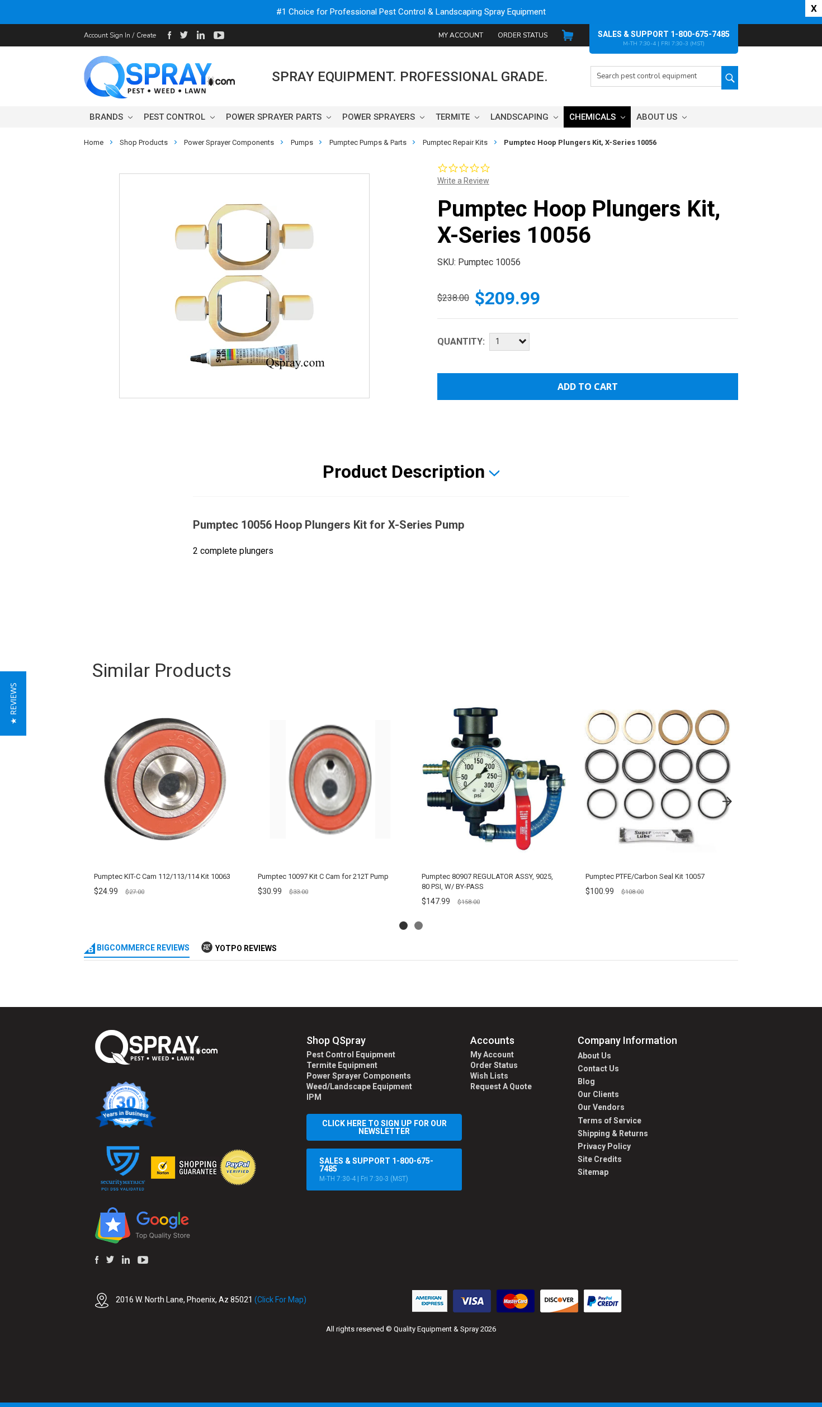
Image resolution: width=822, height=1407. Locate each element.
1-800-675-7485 (700, 34)
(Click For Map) (280, 1299)
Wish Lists (489, 1075)
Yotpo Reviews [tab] (246, 948)
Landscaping (520, 117)
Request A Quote (501, 1086)
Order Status (522, 35)
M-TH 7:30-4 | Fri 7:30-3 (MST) (376, 1169)
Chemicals (593, 117)
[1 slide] (403, 925)
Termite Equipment (341, 1065)
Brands (107, 117)
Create (146, 35)
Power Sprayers (379, 117)
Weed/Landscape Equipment (359, 1086)
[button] (821, 1400)
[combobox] (655, 76)
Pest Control (175, 117)
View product (165, 851)
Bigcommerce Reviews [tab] (142, 947)
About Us (657, 117)
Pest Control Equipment (350, 1054)
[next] (727, 801)
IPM (314, 1097)
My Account (460, 35)
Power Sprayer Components (358, 1075)
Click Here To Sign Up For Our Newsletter (384, 1127)
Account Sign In (107, 35)
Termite (454, 117)
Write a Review (463, 180)
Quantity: (461, 341)
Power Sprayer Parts (275, 117)
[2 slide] (418, 925)
